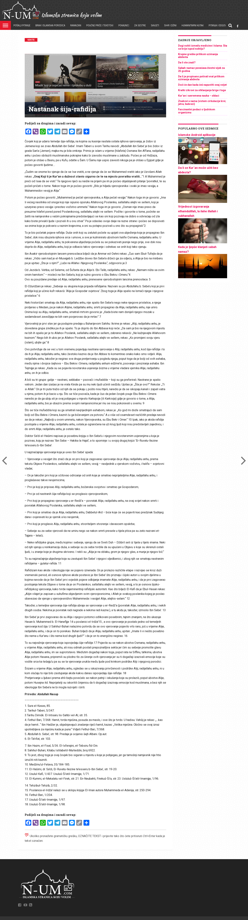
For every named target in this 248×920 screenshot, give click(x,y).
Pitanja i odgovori (219, 25)
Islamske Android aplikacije (197, 135)
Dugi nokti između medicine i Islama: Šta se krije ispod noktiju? (202, 47)
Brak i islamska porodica (50, 25)
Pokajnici (123, 25)
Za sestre (140, 25)
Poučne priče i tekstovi (99, 25)
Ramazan (75, 25)
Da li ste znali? (187, 62)
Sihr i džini (170, 25)
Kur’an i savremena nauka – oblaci (198, 95)
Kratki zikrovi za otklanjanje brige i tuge (202, 90)
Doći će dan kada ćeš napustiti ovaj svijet (202, 84)
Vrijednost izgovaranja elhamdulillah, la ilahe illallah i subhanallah (198, 211)
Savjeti (155, 25)
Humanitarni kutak (193, 25)
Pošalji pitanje (21, 25)
